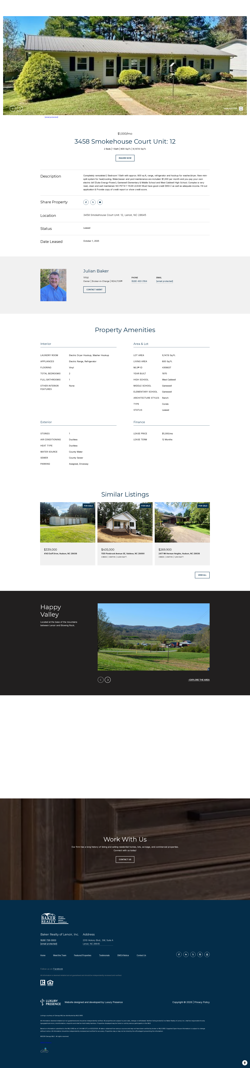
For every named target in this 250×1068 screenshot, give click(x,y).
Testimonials (104, 955)
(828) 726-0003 (48, 940)
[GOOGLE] (200, 954)
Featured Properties (82, 955)
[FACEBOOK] (179, 954)
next (20, 108)
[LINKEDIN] (186, 954)
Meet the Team (59, 955)
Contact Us (141, 955)
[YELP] (193, 954)
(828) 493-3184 (139, 281)
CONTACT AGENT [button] (94, 289)
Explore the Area (199, 679)
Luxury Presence (114, 1002)
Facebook (58, 969)
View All (202, 575)
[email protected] (51, 117)
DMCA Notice (123, 955)
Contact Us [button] (125, 859)
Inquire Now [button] (125, 158)
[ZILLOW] (207, 954)
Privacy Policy (202, 1002)
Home (42, 955)
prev (13, 108)
